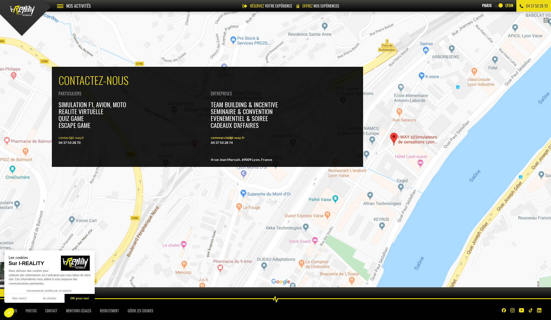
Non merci (19, 298)
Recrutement (109, 310)
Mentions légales (78, 310)
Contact (51, 310)
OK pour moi (79, 298)
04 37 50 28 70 (536, 5)
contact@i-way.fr (71, 137)
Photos (31, 310)
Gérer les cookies (140, 310)
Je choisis (49, 298)
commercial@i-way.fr (228, 137)
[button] (9, 313)
